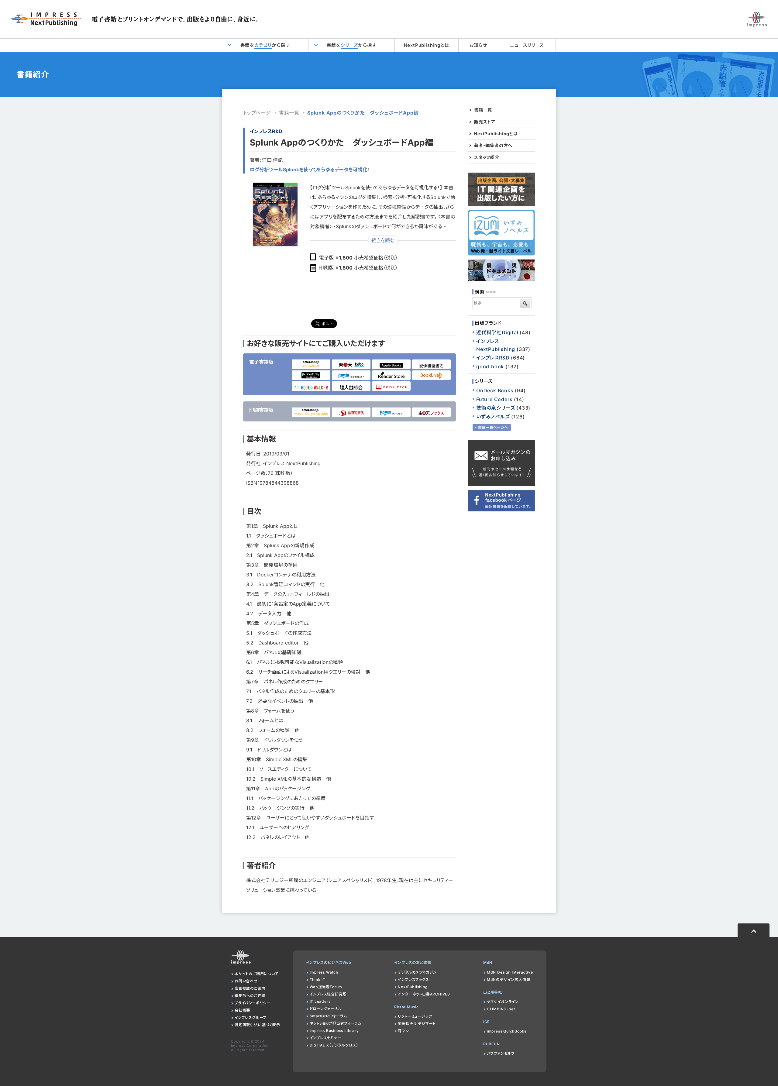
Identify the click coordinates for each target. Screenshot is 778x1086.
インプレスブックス (413, 979)
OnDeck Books (495, 390)
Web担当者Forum (326, 987)
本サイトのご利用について (257, 973)
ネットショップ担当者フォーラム (335, 1023)
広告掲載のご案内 (250, 988)
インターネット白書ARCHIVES (424, 994)
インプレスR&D (266, 131)
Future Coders (494, 399)
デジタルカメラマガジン (417, 972)
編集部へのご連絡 (250, 995)
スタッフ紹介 (486, 157)
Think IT (317, 979)
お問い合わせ (246, 981)
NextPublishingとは (426, 45)
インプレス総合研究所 (328, 994)
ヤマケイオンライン (503, 1001)
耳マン (403, 1031)
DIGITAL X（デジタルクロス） (334, 1045)
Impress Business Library (334, 1030)
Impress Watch (324, 972)
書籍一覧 (289, 113)
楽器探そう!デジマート (417, 1023)
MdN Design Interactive (510, 972)
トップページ (257, 113)
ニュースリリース (527, 45)
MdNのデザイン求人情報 (508, 979)
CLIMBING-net (501, 1009)
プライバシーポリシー (252, 1003)
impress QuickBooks (506, 1031)
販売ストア (484, 122)
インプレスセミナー (326, 1038)
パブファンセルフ (501, 1053)
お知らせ (478, 45)
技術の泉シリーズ (495, 408)
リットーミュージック (415, 1016)
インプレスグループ (251, 1017)
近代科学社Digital (497, 332)
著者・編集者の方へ (493, 145)
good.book (490, 366)
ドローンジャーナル (326, 1008)
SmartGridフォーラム (328, 1016)
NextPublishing (412, 987)
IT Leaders (320, 1001)
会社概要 (242, 1010)
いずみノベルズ (493, 417)
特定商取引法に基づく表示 (257, 1024)
